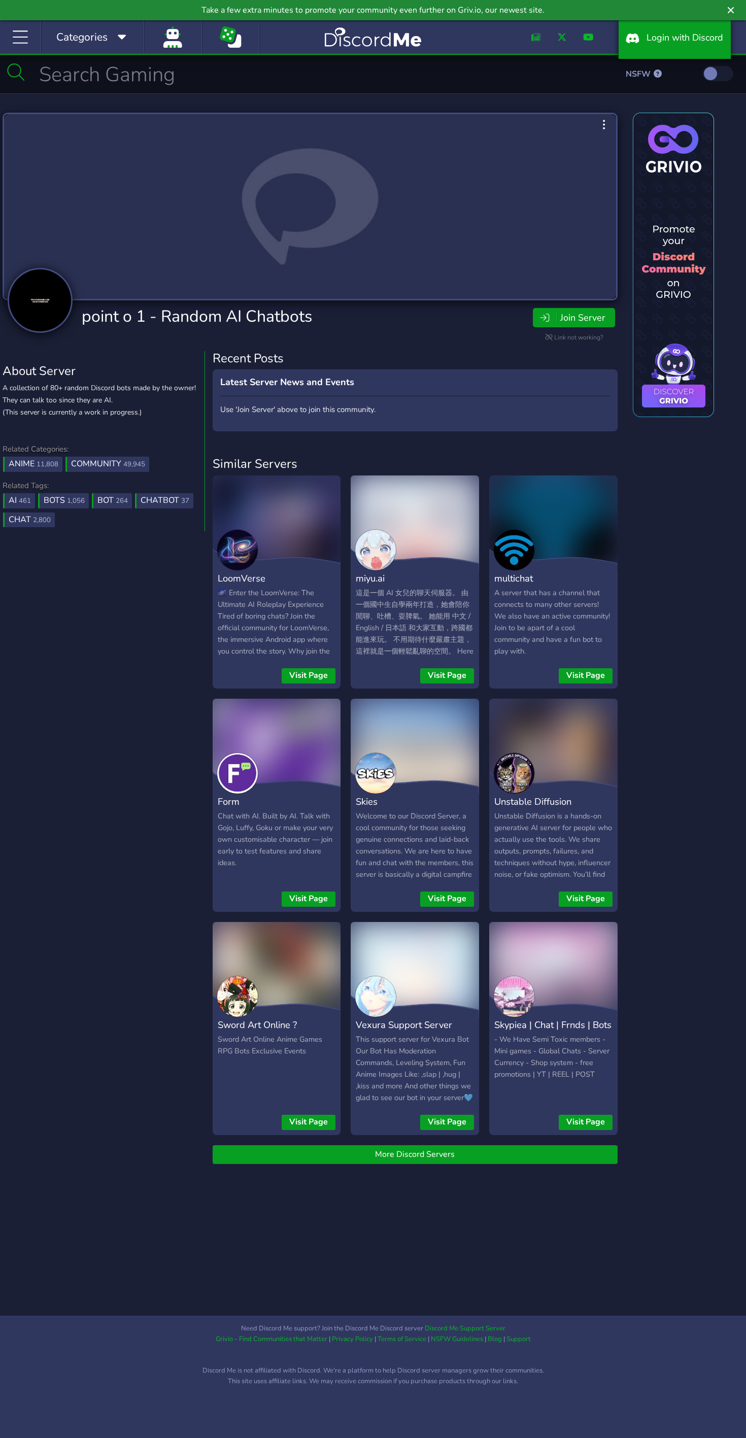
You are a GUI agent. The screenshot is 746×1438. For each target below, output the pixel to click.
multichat (513, 578)
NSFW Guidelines (457, 1339)
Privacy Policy (352, 1339)
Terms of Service (402, 1339)
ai (20, 500)
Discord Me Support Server (465, 1328)
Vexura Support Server (404, 1024)
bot (112, 500)
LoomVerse (241, 578)
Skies (367, 801)
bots (64, 500)
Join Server (582, 318)
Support (518, 1339)
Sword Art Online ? (257, 1024)
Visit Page (308, 675)
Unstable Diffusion (532, 801)
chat (30, 519)
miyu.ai (370, 578)
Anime (33, 463)
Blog (495, 1339)
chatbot (165, 500)
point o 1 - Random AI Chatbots (197, 316)
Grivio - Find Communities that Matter (271, 1339)
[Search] (16, 72)
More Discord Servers (415, 1154)
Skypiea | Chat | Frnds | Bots (553, 1024)
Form (229, 801)
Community (108, 463)
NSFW (639, 74)
